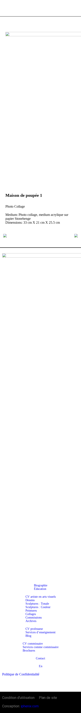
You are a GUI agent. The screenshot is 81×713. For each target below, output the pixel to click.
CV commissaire (33, 643)
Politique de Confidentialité (20, 674)
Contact (40, 658)
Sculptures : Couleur (38, 607)
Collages (30, 614)
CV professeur (34, 628)
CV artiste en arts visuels (40, 596)
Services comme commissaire (41, 647)
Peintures (31, 610)
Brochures (29, 650)
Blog (28, 635)
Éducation (40, 589)
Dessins (30, 600)
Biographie (40, 585)
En (40, 666)
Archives (30, 621)
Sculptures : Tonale (37, 603)
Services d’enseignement (40, 632)
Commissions (33, 617)
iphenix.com (30, 706)
